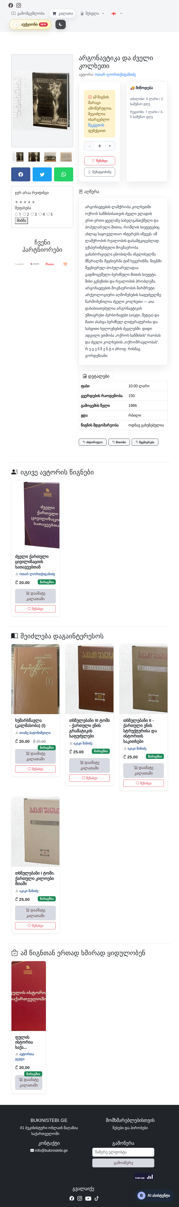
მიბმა (21, 220)
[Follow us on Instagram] (79, 1198)
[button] (116, 13)
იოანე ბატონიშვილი (35, 732)
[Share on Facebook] (20, 174)
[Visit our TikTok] (96, 1198)
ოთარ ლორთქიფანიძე (37, 574)
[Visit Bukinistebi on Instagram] (18, 5)
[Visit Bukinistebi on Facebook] (10, 5)
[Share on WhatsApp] (63, 174)
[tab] (96, 375)
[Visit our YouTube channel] (88, 1199)
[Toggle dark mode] (60, 24)
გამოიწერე (123, 1163)
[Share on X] (42, 174)
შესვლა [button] (92, 13)
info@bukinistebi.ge (51, 1150)
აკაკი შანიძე (82, 743)
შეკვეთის (96, 125)
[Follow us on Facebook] (71, 1198)
